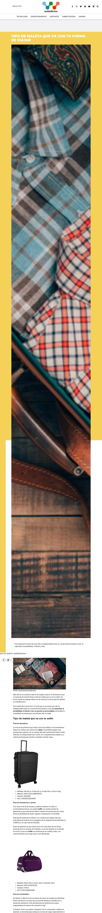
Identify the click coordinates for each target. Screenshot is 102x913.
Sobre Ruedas (68, 17)
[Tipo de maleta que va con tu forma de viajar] (51, 341)
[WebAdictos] (51, 7)
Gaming (82, 17)
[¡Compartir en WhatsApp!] (12, 660)
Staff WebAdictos (20, 653)
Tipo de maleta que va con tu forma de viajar (48, 38)
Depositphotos (31, 690)
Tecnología (22, 17)
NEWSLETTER (17, 6)
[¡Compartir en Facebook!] (3, 660)
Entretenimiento (39, 17)
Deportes (54, 17)
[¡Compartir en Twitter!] (8, 660)
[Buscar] (97, 6)
